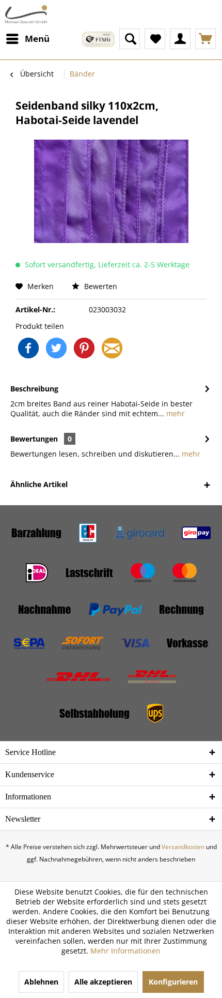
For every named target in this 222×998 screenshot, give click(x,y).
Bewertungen (34, 439)
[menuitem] (27, 38)
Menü (37, 38)
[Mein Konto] (180, 38)
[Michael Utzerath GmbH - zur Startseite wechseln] (26, 14)
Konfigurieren (173, 982)
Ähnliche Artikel (39, 484)
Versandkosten (183, 846)
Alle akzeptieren (103, 982)
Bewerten (99, 286)
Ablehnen (41, 982)
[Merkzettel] (155, 38)
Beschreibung (34, 389)
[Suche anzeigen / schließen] (129, 38)
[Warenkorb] (205, 38)
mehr (174, 413)
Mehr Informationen (125, 951)
